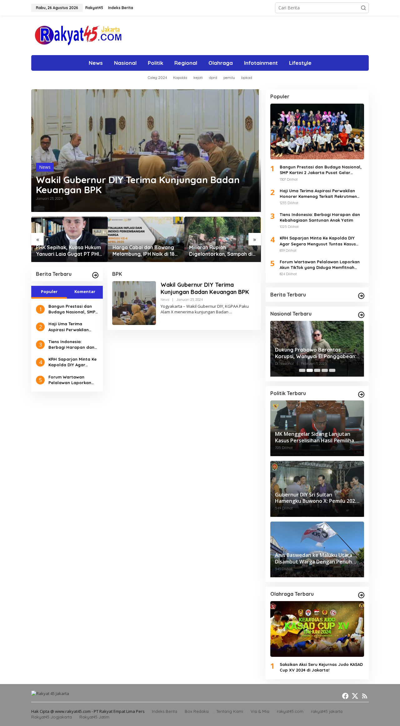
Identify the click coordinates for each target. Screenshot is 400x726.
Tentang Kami (229, 711)
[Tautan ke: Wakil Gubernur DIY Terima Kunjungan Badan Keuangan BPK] (146, 150)
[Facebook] (345, 696)
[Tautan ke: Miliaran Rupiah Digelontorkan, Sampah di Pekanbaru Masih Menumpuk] (146, 239)
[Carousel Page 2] (310, 370)
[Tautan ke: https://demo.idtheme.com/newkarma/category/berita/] (95, 275)
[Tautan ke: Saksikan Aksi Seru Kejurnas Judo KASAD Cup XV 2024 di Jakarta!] (317, 629)
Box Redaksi (197, 711)
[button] (363, 8)
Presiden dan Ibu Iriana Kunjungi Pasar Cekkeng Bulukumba (313, 353)
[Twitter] (355, 696)
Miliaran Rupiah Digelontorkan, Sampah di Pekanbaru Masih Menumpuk (144, 250)
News (45, 167)
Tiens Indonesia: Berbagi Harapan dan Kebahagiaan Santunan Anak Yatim (73, 344)
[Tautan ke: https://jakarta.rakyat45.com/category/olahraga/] (361, 595)
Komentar (84, 291)
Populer (49, 291)
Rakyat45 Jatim (94, 716)
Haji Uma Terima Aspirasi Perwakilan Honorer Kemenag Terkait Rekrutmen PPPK (73, 326)
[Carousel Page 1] (302, 370)
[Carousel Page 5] (332, 370)
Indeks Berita (164, 711)
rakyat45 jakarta (326, 711)
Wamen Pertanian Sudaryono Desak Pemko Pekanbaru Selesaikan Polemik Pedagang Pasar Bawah (220, 250)
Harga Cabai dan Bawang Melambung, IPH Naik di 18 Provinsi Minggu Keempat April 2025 (67, 250)
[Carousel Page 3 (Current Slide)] (317, 370)
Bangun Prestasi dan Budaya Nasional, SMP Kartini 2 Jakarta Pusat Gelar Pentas (72, 309)
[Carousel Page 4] (325, 370)
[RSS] (365, 696)
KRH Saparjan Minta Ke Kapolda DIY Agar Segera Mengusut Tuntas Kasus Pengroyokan (72, 362)
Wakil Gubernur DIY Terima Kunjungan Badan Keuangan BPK (138, 185)
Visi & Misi (260, 711)
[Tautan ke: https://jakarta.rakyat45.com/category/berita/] (361, 296)
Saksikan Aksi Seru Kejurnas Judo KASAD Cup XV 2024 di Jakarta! (321, 667)
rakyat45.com (290, 711)
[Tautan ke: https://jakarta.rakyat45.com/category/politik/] (361, 394)
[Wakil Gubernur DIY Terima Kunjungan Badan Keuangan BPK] (230, 312)
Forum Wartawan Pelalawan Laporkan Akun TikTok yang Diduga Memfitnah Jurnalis (69, 379)
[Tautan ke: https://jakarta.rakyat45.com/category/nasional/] (361, 315)
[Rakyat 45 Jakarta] (88, 35)
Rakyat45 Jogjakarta (51, 716)
